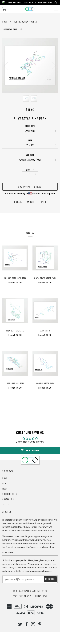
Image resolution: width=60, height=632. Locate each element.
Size (30, 140)
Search (5, 504)
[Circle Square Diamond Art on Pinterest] (40, 625)
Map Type (30, 155)
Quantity (30, 169)
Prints (5, 483)
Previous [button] (7, 65)
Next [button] (52, 65)
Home (4, 21)
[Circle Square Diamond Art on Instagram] (33, 625)
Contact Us (8, 499)
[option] (30, 65)
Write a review (30, 450)
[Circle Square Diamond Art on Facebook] (26, 625)
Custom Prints (9, 494)
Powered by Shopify (22, 596)
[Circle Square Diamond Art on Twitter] (20, 625)
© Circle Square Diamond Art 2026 (30, 591)
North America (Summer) (26, 21)
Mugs (5, 488)
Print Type (30, 126)
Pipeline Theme (40, 596)
